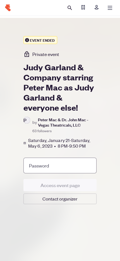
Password (39, 165)
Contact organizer (60, 199)
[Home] (7, 7)
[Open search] (69, 8)
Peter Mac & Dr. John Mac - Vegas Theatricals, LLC (63, 122)
